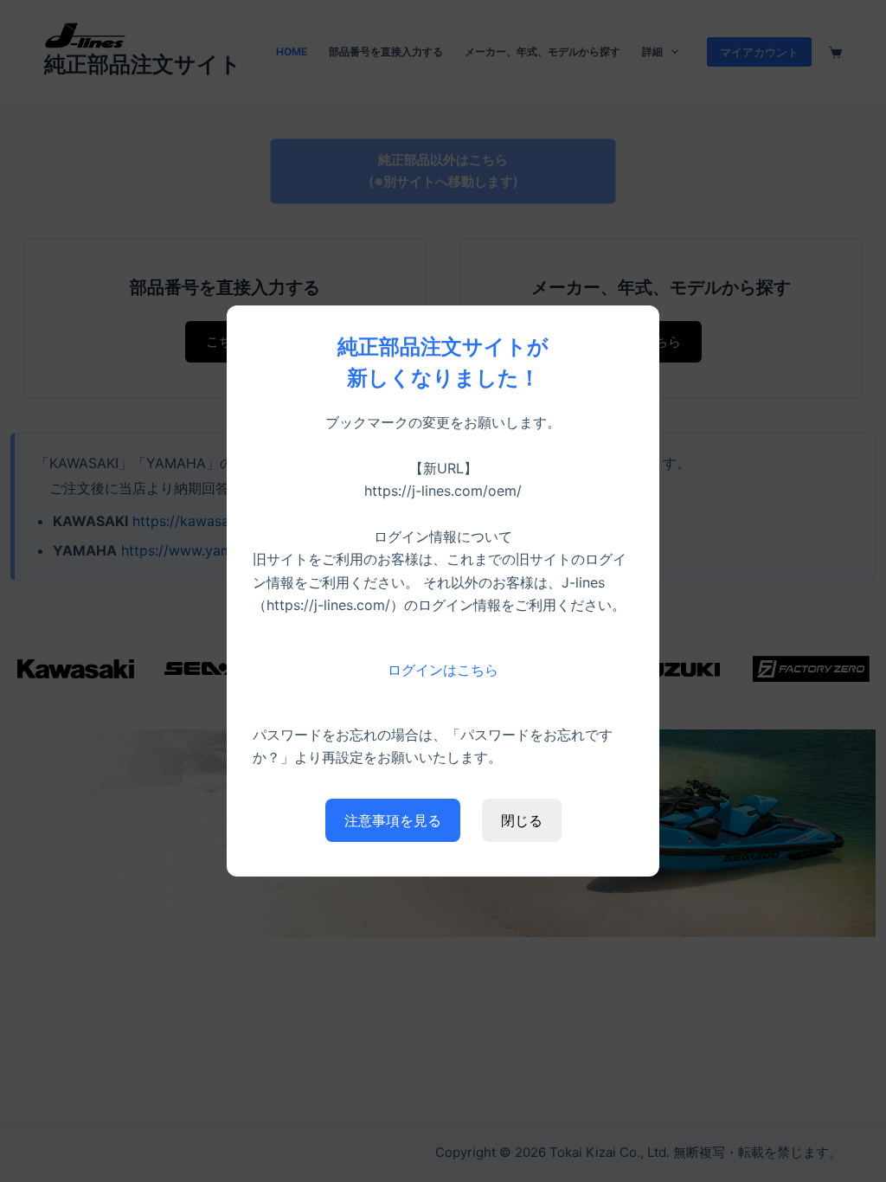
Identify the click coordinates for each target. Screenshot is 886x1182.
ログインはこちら (443, 669)
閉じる (522, 820)
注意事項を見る (392, 820)
